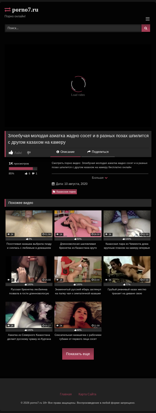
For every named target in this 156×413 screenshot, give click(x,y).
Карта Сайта (87, 394)
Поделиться (100, 151)
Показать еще (78, 354)
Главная (66, 394)
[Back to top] (144, 401)
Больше (98, 177)
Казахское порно (66, 191)
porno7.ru (24, 9)
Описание (67, 151)
